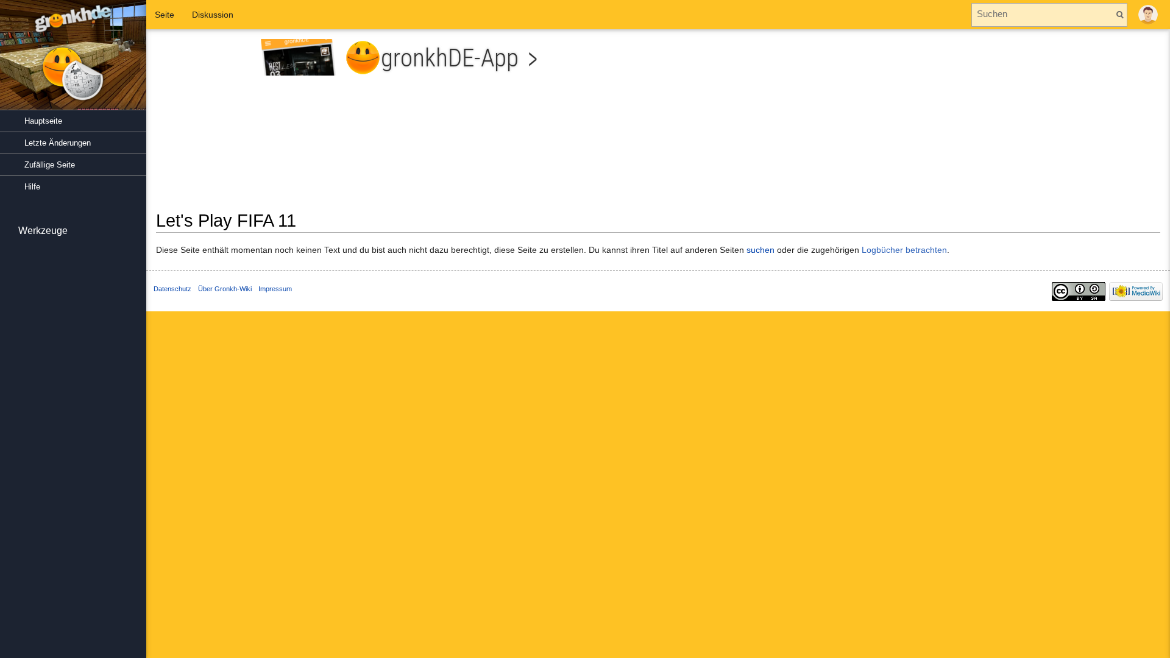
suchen (760, 250)
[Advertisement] (913, 124)
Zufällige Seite (49, 164)
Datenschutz (172, 288)
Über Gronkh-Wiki (225, 288)
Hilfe (32, 186)
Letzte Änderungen (57, 142)
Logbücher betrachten (904, 250)
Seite (164, 14)
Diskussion (212, 14)
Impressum (275, 288)
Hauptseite (43, 121)
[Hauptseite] (73, 61)
